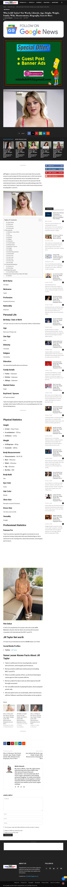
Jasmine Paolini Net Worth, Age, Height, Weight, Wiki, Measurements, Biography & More (57, 322)
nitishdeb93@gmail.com (31, 876)
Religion (10, 239)
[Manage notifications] (63, 883)
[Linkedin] (44, 133)
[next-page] (63, 139)
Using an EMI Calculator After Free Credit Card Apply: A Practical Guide (58, 257)
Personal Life (8, 230)
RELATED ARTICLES (8, 139)
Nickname (10, 224)
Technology (23, 2)
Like (62, 165)
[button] (62, 2)
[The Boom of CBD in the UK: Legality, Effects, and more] (48, 237)
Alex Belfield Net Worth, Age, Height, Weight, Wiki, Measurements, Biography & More (34, 756)
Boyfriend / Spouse (12, 246)
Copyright (30, 882)
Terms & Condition (55, 882)
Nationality (11, 228)
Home (4, 7)
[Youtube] (61, 868)
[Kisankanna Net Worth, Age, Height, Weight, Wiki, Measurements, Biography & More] (58, 145)
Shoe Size (11, 259)
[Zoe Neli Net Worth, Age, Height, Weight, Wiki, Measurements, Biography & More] (21, 145)
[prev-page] (60, 139)
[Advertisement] (23, 168)
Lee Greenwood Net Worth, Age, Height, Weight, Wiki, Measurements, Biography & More (58, 277)
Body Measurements (14, 251)
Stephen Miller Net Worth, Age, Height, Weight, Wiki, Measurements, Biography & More (57, 344)
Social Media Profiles (13, 272)
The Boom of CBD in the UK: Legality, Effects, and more (58, 236)
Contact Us (24, 882)
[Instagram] (50, 868)
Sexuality (11, 262)
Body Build (11, 253)
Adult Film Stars (11, 7)
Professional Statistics (11, 264)
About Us (16, 882)
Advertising (55, 2)
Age (9, 233)
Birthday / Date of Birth (13, 232)
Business (38, 2)
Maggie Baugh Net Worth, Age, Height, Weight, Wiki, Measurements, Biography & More (57, 518)
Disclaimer (37, 882)
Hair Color (11, 257)
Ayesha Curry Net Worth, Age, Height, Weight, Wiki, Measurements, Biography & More (57, 430)
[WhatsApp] (40, 133)
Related (10, 275)
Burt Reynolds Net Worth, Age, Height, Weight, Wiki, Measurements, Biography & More (57, 299)
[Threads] (24, 787)
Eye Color (11, 255)
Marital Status (11, 244)
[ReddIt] (48, 133)
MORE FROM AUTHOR (20, 139)
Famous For (11, 266)
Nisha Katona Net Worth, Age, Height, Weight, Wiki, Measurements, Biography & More (57, 453)
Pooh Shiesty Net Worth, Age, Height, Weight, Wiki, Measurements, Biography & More (57, 365)
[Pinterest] (36, 133)
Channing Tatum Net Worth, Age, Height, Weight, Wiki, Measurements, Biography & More (58, 410)
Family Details (11, 243)
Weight (10, 250)
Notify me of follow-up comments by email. (14, 830)
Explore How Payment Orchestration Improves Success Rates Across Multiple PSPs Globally (58, 216)
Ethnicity (10, 237)
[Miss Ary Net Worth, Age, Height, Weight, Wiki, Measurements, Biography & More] (8, 145)
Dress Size (11, 260)
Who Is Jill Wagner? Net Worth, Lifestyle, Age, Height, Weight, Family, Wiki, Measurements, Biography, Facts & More (35, 718)
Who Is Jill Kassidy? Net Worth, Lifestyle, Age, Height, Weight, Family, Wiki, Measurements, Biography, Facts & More (8, 718)
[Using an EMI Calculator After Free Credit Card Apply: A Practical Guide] (48, 256)
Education (10, 241)
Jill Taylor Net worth (10, 270)
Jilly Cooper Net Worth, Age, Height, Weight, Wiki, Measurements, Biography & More (57, 387)
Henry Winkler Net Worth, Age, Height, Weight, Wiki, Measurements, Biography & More (57, 475)
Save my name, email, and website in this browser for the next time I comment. (22, 827)
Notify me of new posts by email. (11, 832)
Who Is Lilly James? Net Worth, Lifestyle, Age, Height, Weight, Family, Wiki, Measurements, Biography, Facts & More (12, 756)
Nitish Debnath (8, 18)
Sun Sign (10, 235)
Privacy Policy (45, 882)
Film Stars (46, 2)
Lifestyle (31, 2)
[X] (33, 133)
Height (10, 248)
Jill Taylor (14, 650)
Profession (10, 226)
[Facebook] (29, 133)
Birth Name (11, 222)
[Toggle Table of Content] (39, 220)
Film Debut (10, 268)
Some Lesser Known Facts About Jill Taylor (16, 274)
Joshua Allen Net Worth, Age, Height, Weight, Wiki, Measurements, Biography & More (57, 498)
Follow (61, 169)
